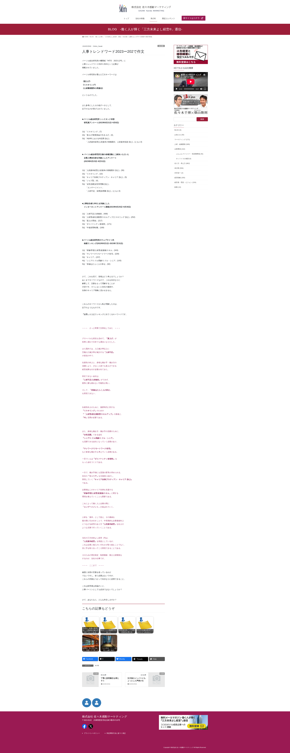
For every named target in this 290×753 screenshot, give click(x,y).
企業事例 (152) (179, 149)
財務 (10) (177, 187)
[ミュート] (201, 89)
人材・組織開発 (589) (182, 144)
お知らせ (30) (179, 135)
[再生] (176, 89)
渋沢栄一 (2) (178, 173)
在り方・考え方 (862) (182, 163)
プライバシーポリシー (92, 733)
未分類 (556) (179, 168)
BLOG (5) (177, 130)
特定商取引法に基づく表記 (116, 733)
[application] (191, 81)
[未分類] (90, 678)
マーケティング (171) (182, 139)
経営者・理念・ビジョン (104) (185, 182)
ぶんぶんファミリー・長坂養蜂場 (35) (189, 154)
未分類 (161, 46)
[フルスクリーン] (205, 89)
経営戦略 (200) (179, 178)
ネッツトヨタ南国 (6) (183, 159)
